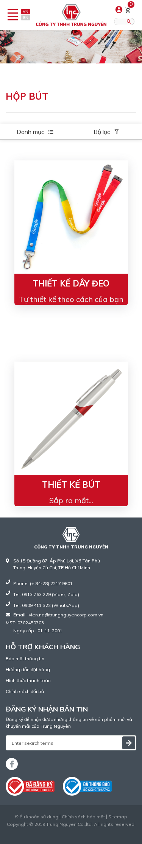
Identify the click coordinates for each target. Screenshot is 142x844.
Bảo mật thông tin (25, 658)
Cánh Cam (89, 831)
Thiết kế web (55, 831)
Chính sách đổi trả (25, 691)
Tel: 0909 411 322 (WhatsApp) (46, 605)
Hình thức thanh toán (28, 680)
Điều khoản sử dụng (36, 817)
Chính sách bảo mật (83, 817)
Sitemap (117, 817)
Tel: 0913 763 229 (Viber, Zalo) (46, 594)
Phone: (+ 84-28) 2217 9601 (43, 583)
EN (25, 17)
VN (25, 11)
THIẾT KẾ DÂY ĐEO (71, 283)
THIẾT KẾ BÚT (71, 484)
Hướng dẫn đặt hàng (28, 669)
